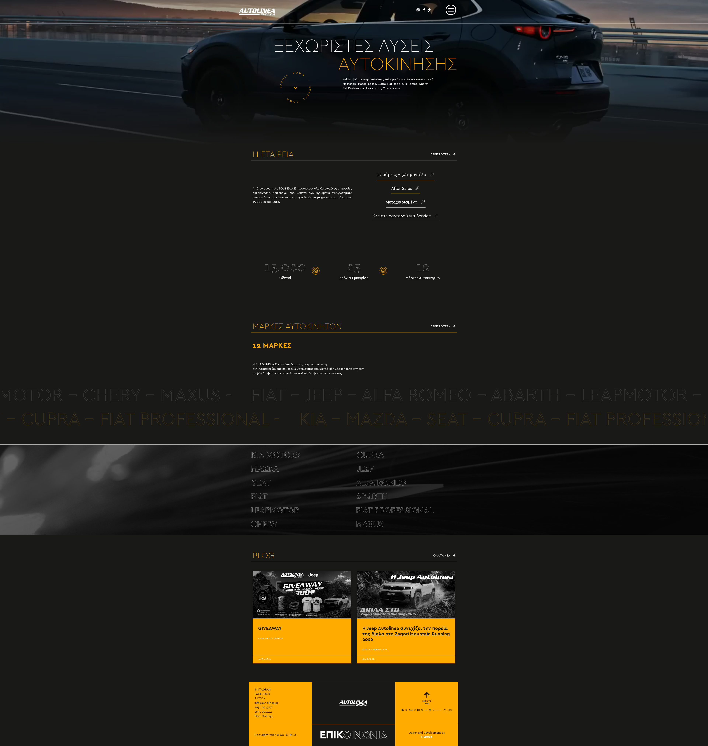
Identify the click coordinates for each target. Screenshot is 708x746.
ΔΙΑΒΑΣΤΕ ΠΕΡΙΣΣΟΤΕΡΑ (270, 638)
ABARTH (372, 497)
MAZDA (265, 469)
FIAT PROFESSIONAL (395, 510)
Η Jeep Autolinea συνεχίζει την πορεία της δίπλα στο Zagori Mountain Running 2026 (406, 634)
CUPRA (370, 455)
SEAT (261, 483)
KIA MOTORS (275, 455)
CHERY (264, 524)
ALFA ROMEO (381, 483)
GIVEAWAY (270, 628)
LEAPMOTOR (275, 510)
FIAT (259, 497)
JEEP (365, 469)
